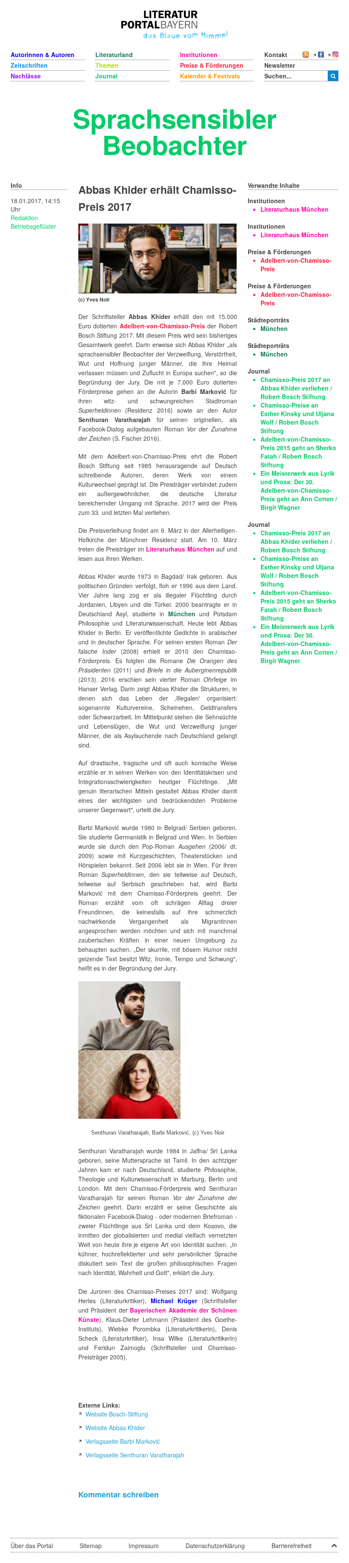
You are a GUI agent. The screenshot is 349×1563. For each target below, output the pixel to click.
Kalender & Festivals (210, 76)
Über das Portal (32, 1545)
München (181, 613)
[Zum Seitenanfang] (334, 1542)
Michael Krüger (174, 1300)
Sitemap (91, 1545)
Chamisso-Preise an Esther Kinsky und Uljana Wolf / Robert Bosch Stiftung (297, 418)
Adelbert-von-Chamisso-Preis (162, 326)
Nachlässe (26, 76)
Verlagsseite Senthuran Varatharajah (135, 1455)
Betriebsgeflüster (33, 226)
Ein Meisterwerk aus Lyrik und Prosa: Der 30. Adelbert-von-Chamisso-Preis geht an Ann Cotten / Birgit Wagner (298, 490)
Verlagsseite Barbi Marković (123, 1441)
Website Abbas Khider (115, 1427)
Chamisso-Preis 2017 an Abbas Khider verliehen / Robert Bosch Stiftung (296, 388)
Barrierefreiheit (292, 1545)
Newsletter (279, 65)
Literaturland (114, 54)
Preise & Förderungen (211, 65)
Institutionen (198, 54)
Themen (107, 65)
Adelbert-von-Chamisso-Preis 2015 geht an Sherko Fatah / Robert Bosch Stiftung (298, 452)
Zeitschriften (29, 65)
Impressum (144, 1545)
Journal (106, 76)
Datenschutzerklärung (215, 1545)
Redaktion (24, 217)
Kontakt (275, 54)
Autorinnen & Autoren (42, 54)
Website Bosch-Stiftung (117, 1414)
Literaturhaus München (180, 549)
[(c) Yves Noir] (157, 257)
